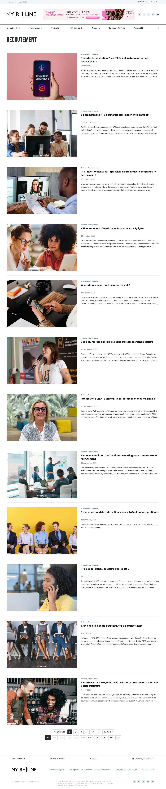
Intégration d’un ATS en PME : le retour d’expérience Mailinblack (118, 398)
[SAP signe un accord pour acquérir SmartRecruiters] (42, 644)
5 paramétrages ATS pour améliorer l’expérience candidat (115, 114)
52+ (83, 738)
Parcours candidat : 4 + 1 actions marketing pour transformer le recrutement (119, 457)
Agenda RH (78, 28)
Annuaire (96, 28)
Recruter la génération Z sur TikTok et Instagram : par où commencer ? (114, 60)
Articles (84, 54)
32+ (69, 738)
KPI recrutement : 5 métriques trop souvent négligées (113, 228)
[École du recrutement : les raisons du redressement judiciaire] (42, 360)
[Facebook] (139, 14)
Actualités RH (12, 28)
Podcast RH (139, 28)
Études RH (55, 28)
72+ (97, 738)
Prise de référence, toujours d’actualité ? (105, 568)
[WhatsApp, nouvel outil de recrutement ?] (42, 303)
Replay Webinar (118, 28)
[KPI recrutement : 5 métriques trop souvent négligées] (42, 247)
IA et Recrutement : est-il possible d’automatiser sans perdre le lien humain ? (118, 173)
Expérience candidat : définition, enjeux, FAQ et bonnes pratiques (120, 512)
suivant (108, 732)
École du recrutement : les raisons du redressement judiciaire (117, 341)
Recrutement (93, 54)
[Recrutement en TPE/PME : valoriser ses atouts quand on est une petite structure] (42, 701)
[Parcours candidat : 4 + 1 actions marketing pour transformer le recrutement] (42, 474)
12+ (54, 738)
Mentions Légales (57, 770)
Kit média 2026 (148, 770)
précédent (60, 732)
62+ (90, 738)
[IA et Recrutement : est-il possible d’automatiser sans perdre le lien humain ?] (42, 190)
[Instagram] (148, 14)
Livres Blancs (34, 28)
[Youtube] (157, 14)
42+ (76, 738)
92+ (111, 738)
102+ (118, 738)
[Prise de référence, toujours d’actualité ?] (42, 587)
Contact (154, 2)
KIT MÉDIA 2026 (142, 2)
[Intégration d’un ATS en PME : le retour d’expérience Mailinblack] (42, 417)
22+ (62, 738)
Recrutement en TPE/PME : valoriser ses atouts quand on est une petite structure (119, 684)
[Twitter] (144, 14)
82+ (104, 738)
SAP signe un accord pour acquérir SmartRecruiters (112, 625)
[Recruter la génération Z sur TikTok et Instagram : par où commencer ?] (42, 76)
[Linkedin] (153, 14)
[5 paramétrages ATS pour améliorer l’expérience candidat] (42, 133)
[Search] (158, 28)
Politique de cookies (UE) (126, 770)
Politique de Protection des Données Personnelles (90, 770)
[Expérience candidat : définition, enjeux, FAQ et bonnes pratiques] (42, 530)
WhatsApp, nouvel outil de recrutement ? (105, 285)
